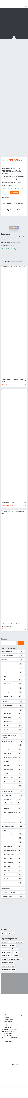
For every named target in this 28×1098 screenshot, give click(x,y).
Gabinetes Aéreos (8, 769)
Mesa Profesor (7, 713)
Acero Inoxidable (8, 799)
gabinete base (6, 952)
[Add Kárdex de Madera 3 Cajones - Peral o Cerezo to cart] (25, 384)
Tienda (5, 23)
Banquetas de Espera (9, 834)
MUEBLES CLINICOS (7, 795)
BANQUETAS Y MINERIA (8, 655)
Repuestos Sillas (8, 838)
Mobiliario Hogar (8, 688)
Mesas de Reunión (8, 777)
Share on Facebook (15, 209)
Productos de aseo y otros (10, 812)
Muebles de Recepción (9, 781)
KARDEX (6, 773)
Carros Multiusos (9, 802)
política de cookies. (18, 1096)
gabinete (14, 949)
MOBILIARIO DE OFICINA (15, 23)
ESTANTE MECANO (7, 672)
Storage (6, 786)
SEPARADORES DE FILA (8, 826)
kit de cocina (6, 956)
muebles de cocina (8, 966)
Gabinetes (6, 765)
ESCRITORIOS (13, 25)
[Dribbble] (13, 933)
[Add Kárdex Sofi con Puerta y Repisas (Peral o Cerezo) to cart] (25, 629)
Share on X (15, 213)
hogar (16, 952)
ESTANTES (6, 761)
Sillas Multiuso (7, 870)
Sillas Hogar (7, 692)
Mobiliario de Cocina (9, 684)
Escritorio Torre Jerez (8, 502)
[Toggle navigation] (25, 6)
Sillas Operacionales (9, 874)
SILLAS (4, 830)
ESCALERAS (5, 668)
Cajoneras (6, 749)
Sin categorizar (6, 888)
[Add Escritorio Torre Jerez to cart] (25, 505)
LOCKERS (4, 701)
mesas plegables (7, 963)
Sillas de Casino (8, 846)
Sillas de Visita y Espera (10, 850)
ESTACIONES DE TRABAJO (10, 757)
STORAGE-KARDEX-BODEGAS (9, 892)
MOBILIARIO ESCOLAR (7, 791)
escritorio (9, 203)
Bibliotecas (7, 745)
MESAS (4, 710)
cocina (11, 942)
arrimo (4, 942)
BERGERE (4, 660)
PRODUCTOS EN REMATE (8, 822)
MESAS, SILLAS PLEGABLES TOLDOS (9, 736)
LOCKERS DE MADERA (7, 705)
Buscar (4, 639)
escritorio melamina (18, 203)
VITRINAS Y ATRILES (7, 896)
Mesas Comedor (8, 721)
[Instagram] (9, 933)
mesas (4, 959)
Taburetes (6, 883)
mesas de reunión (15, 959)
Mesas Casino (7, 717)
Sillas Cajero (7, 842)
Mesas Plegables (8, 725)
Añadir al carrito (14, 192)
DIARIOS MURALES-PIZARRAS (9, 664)
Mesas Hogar (7, 679)
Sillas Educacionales (9, 854)
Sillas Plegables (8, 879)
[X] (5, 933)
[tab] (14, 227)
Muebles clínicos (8, 808)
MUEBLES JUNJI (6, 818)
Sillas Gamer (7, 866)
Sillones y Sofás (8, 696)
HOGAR (4, 676)
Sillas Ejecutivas (8, 858)
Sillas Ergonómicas (8, 862)
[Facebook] (2, 933)
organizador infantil (8, 969)
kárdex (15, 956)
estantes (5, 949)
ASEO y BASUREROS (7, 651)
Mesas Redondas (8, 730)
